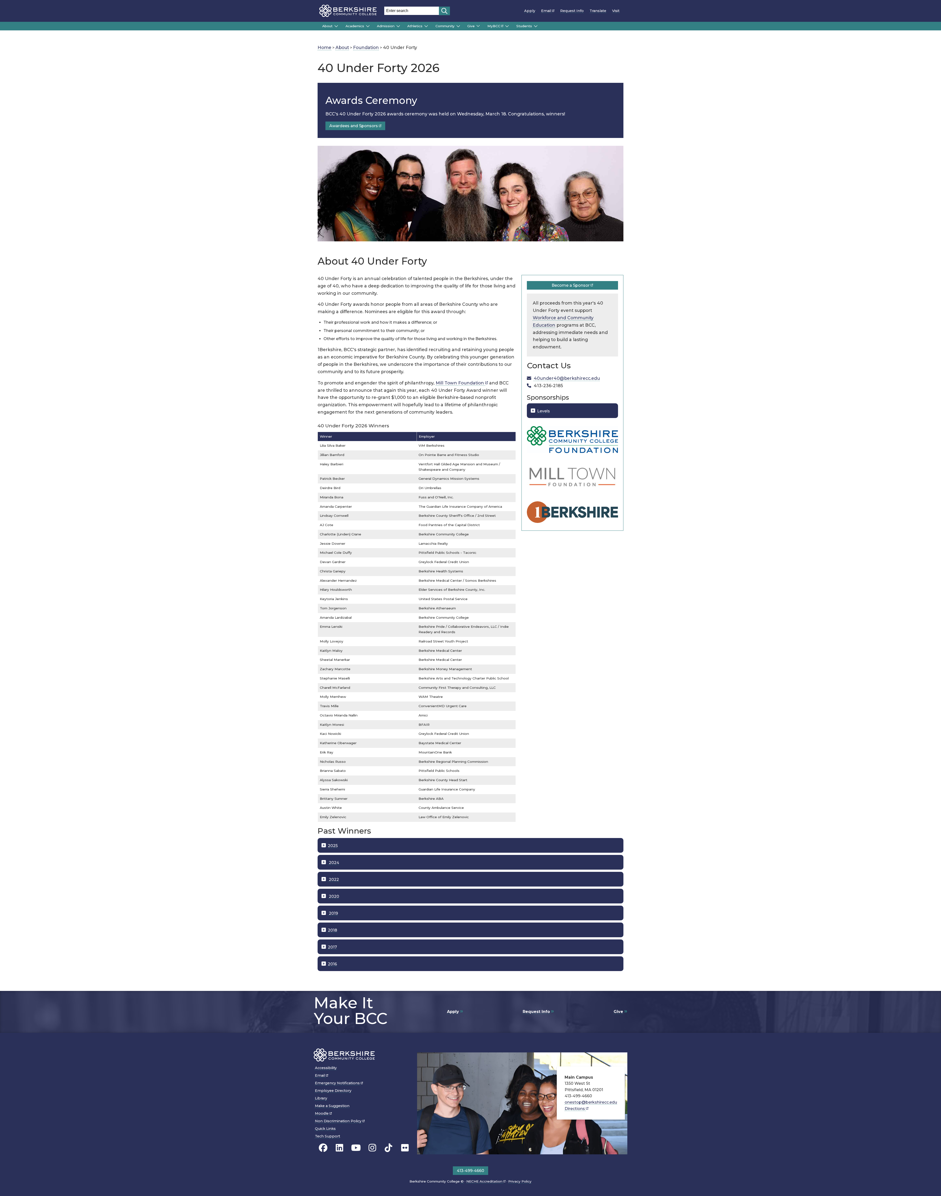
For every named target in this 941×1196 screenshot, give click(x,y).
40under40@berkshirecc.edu (567, 378)
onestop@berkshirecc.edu (591, 1102)
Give (471, 26)
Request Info (572, 11)
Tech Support (327, 1136)
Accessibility (326, 1068)
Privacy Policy (520, 1181)
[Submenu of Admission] (398, 26)
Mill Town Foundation (460, 382)
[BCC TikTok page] (388, 1148)
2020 (333, 896)
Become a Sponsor (571, 285)
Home (324, 47)
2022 (333, 879)
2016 (332, 964)
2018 (332, 930)
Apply (529, 11)
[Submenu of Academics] (368, 26)
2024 (333, 862)
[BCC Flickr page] (405, 1148)
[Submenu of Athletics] (426, 26)
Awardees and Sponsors (354, 125)
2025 (333, 845)
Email (546, 11)
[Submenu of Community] (458, 26)
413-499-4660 (470, 1170)
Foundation (366, 47)
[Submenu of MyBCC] (507, 26)
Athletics (414, 26)
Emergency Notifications (338, 1083)
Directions (575, 1108)
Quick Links (325, 1128)
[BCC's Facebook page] (323, 1148)
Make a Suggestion (332, 1106)
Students (524, 26)
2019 (333, 913)
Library (321, 1098)
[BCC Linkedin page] (339, 1148)
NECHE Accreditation (484, 1181)
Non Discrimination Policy (338, 1121)
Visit (615, 11)
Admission (386, 26)
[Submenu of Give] (478, 26)
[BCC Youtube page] (356, 1148)
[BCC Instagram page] (372, 1148)
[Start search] (444, 11)
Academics (355, 26)
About (327, 26)
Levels (543, 411)
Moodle (322, 1113)
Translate (598, 11)
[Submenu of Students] (536, 26)
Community (445, 26)
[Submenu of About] (336, 26)
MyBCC (493, 26)
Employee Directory (333, 1090)
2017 (332, 947)
